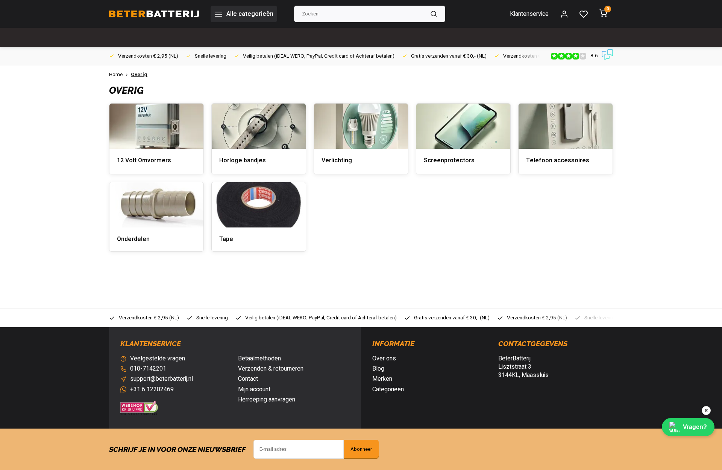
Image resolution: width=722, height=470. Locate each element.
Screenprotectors (449, 160)
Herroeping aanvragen (266, 399)
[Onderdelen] (156, 204)
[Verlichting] (361, 126)
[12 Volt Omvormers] (156, 126)
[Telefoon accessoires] (566, 126)
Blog (378, 369)
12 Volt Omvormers (144, 160)
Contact (248, 379)
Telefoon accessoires (557, 160)
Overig (139, 74)
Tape (226, 239)
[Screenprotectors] (463, 126)
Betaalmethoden (259, 358)
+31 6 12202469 (152, 389)
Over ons (384, 358)
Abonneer (361, 449)
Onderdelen (133, 239)
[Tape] (259, 204)
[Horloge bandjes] (259, 126)
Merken (382, 379)
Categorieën (388, 389)
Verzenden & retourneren (270, 369)
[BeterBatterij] (154, 14)
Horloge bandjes (242, 160)
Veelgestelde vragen (157, 358)
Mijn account (254, 389)
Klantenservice (529, 13)
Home (116, 74)
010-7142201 (148, 369)
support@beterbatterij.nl (161, 379)
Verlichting (337, 160)
